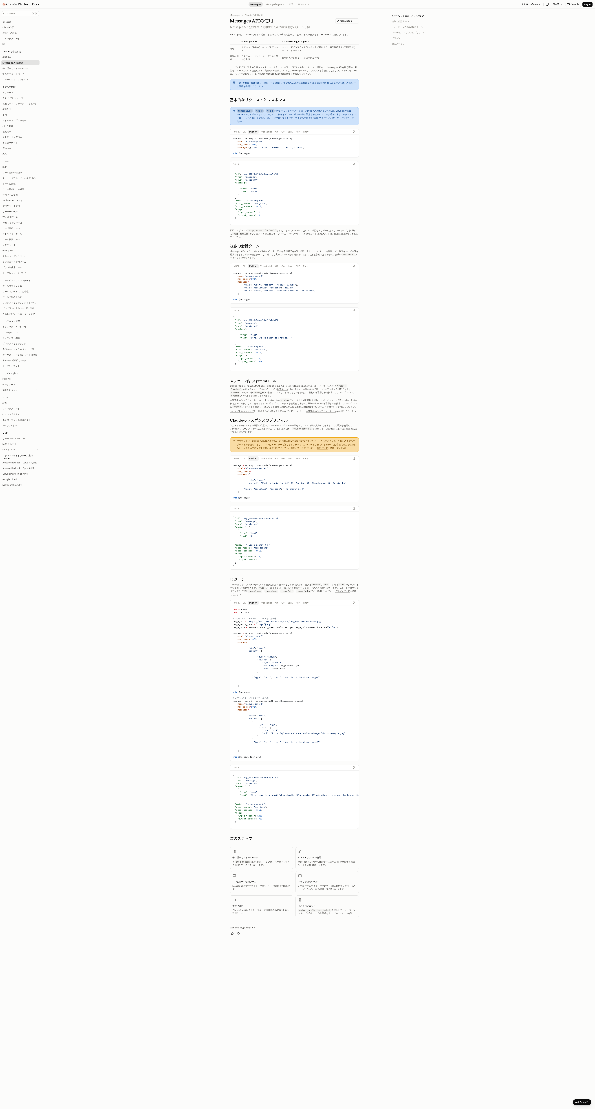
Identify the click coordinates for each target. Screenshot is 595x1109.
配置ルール (282, 389)
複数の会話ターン (400, 21)
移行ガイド (337, 118)
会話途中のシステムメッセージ (321, 411)
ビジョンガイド (342, 591)
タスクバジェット (306, 905)
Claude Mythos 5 (256, 386)
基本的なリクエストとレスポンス (408, 15)
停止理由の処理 (341, 233)
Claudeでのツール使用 (309, 857)
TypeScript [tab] (266, 131)
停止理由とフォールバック (245, 857)
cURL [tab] (237, 131)
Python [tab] (253, 131)
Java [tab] (290, 131)
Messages (255, 4)
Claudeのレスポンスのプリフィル (408, 32)
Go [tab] (283, 131)
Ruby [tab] (306, 131)
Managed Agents (275, 4)
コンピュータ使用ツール (244, 881)
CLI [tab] (244, 131)
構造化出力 (341, 444)
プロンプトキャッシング (242, 411)
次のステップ (398, 43)
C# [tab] (276, 131)
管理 (291, 4)
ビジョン (396, 38)
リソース (304, 4)
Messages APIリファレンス (305, 70)
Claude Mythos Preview (295, 441)
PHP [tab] (298, 131)
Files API (287, 588)
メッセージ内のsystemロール (408, 27)
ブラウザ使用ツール (308, 881)
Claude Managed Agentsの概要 (274, 73)
